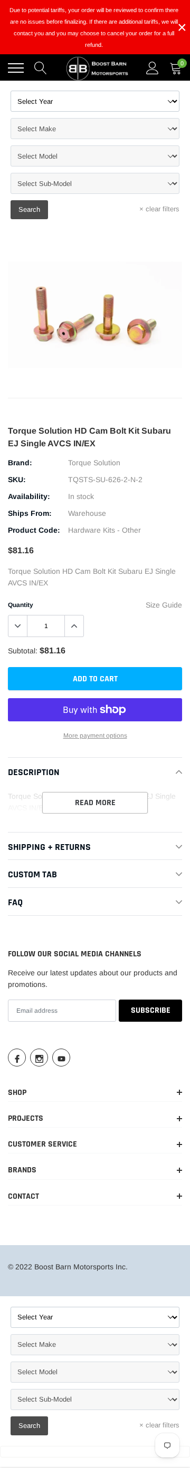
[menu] (16, 68)
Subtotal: (22, 651)
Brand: (20, 462)
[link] (17, 1057)
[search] (40, 68)
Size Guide (164, 605)
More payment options (95, 735)
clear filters (159, 209)
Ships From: (30, 513)
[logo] (97, 68)
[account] (152, 68)
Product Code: (34, 530)
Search (29, 209)
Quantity (20, 605)
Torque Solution (94, 462)
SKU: (17, 479)
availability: (29, 496)
